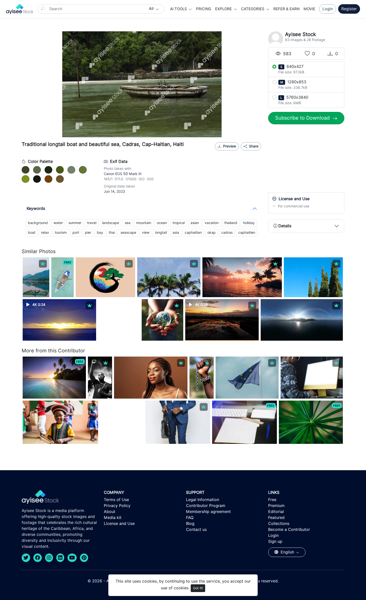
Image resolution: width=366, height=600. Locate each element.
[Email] (246, 152)
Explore (224, 9)
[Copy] (254, 152)
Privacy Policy (117, 505)
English (287, 552)
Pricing (203, 9)
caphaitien (246, 232)
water (58, 223)
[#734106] (48, 179)
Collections (278, 523)
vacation (212, 223)
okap (211, 232)
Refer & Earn (286, 9)
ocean (162, 223)
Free (272, 499)
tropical (179, 223)
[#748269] (71, 170)
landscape (110, 223)
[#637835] (83, 170)
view (145, 232)
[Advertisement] (306, 159)
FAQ (189, 517)
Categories (253, 9)
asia (176, 232)
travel (91, 223)
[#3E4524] (25, 170)
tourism (61, 232)
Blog (190, 523)
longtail (161, 232)
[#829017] (25, 179)
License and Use (119, 523)
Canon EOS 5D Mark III (122, 174)
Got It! (198, 588)
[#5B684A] (37, 170)
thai (112, 232)
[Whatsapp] (238, 152)
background (38, 223)
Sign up (275, 541)
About (109, 511)
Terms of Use (116, 499)
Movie (309, 9)
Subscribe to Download (303, 118)
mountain (143, 223)
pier (88, 232)
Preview (229, 146)
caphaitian (193, 232)
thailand (230, 223)
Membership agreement (208, 511)
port (75, 232)
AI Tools (179, 9)
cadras (227, 232)
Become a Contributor (289, 529)
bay (100, 232)
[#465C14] (60, 170)
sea (127, 223)
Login (327, 8)
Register (349, 8)
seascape (128, 232)
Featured (276, 517)
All (152, 8)
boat (31, 232)
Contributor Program (205, 505)
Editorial (276, 511)
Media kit (113, 517)
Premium (276, 505)
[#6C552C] (60, 179)
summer (74, 223)
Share (253, 146)
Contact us (196, 529)
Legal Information (202, 499)
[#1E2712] (48, 170)
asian (194, 223)
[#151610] (37, 179)
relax (45, 232)
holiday (249, 223)
